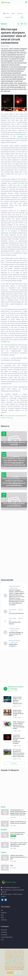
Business (20, 13)
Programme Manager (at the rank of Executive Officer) (16, 634)
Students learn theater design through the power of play (18, 712)
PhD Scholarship (12, 618)
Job (2, 910)
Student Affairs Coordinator (13, 645)
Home (7, 13)
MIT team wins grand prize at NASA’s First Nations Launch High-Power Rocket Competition (18, 753)
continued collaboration (11, 345)
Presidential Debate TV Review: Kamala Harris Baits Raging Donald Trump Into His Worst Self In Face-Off (18, 812)
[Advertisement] (14, 527)
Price (2, 939)
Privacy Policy (16, 959)
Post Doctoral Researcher (16, 613)
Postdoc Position (12, 609)
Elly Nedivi (21, 183)
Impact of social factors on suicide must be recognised (18, 822)
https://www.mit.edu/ (13, 690)
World (13, 13)
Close (18, 972)
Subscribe (4, 920)
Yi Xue (13, 223)
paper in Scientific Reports (18, 134)
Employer (3, 912)
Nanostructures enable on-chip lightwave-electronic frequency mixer (17, 700)
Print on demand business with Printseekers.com (17, 833)
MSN (11, 865)
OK (10, 972)
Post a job (4, 930)
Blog (2, 915)
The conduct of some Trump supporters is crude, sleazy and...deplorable (18, 844)
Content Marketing (6, 937)
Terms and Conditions (11, 961)
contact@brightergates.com (11, 887)
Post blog (4, 932)
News (2, 917)
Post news (4, 935)
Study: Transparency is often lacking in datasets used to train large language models (18, 725)
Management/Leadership (14, 586)
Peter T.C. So (5, 231)
